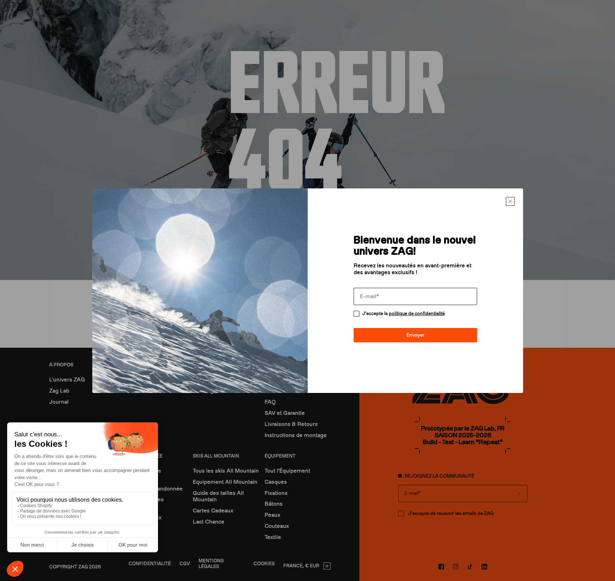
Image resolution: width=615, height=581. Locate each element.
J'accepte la (403, 313)
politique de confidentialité (417, 313)
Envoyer (415, 335)
